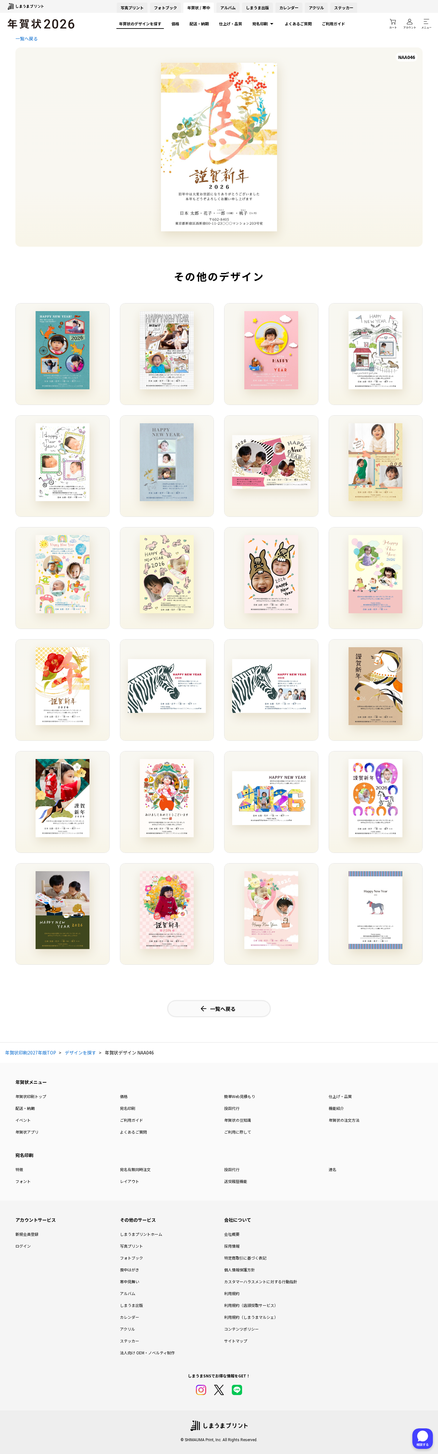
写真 (132, 7)
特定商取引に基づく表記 (245, 1257)
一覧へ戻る (26, 38)
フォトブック (165, 7)
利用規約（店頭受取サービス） (251, 1305)
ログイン (23, 1246)
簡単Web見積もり (239, 1096)
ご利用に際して (237, 1132)
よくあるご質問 (298, 23)
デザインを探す (80, 1052)
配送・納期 (199, 23)
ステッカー (343, 7)
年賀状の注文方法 (344, 1120)
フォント (23, 1181)
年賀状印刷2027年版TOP (30, 1052)
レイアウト (129, 1181)
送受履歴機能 (235, 1181)
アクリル (316, 7)
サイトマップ (235, 1340)
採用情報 (232, 1246)
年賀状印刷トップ (30, 1096)
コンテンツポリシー (241, 1329)
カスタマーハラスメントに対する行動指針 (260, 1281)
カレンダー (289, 7)
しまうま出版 (257, 7)
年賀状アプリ (26, 1132)
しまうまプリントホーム (141, 1234)
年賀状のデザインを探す (140, 23)
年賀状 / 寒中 (198, 7)
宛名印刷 (260, 23)
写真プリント (131, 1246)
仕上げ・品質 (230, 23)
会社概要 (232, 1234)
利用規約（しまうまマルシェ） (251, 1317)
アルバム (228, 7)
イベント (23, 1120)
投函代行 (232, 1108)
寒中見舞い (129, 1281)
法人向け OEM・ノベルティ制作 (147, 1352)
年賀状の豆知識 (237, 1120)
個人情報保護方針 (239, 1269)
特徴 (19, 1169)
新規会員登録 (26, 1234)
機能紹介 (336, 1108)
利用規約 (232, 1293)
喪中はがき (129, 1269)
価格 (175, 23)
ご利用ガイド (333, 23)
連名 (332, 1169)
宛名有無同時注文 (135, 1169)
